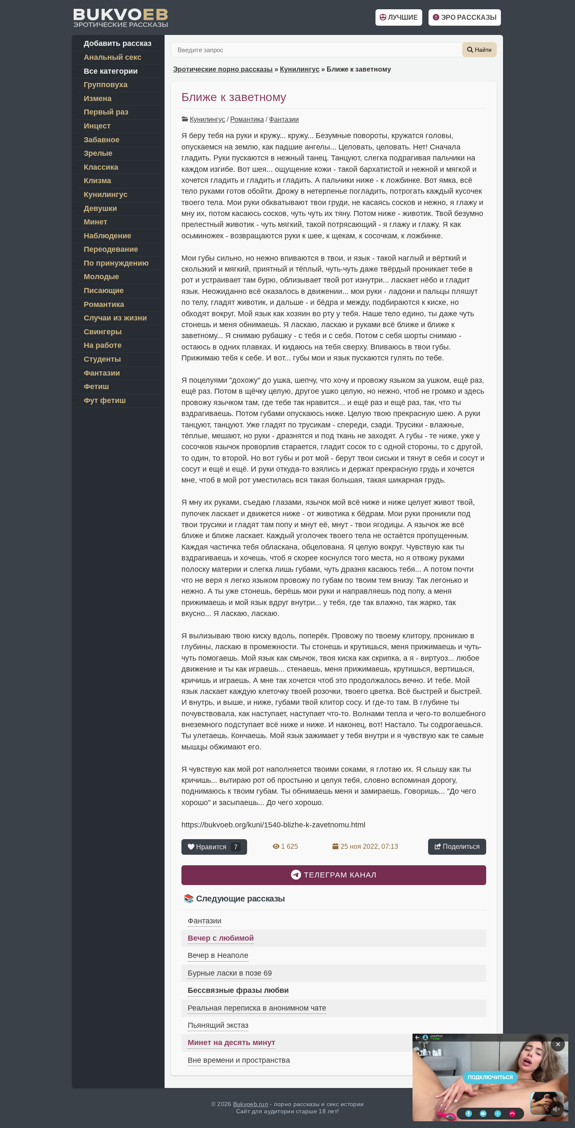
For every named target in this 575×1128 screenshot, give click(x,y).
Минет (95, 222)
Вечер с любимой (221, 938)
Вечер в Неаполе (218, 955)
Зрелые (98, 153)
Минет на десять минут (231, 1042)
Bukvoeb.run (250, 1104)
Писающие (104, 290)
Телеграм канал (339, 875)
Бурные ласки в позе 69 (230, 973)
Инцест (97, 126)
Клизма (97, 180)
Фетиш (96, 386)
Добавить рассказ (118, 43)
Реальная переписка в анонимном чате (257, 1008)
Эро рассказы (468, 17)
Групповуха (106, 84)
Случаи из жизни (115, 318)
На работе (103, 345)
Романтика (247, 119)
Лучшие (402, 17)
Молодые (101, 276)
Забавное (102, 140)
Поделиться (460, 846)
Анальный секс (112, 57)
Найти (482, 49)
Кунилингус (299, 69)
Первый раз (106, 112)
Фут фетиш (105, 400)
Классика (101, 167)
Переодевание (111, 249)
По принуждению (116, 263)
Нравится (215, 847)
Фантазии (284, 119)
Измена (98, 98)
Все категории (111, 71)
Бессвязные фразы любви (238, 990)
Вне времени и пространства (239, 1060)
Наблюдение (107, 236)
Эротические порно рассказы (223, 69)
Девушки (100, 208)
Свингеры (103, 332)
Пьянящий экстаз (218, 1025)
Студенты (102, 359)
